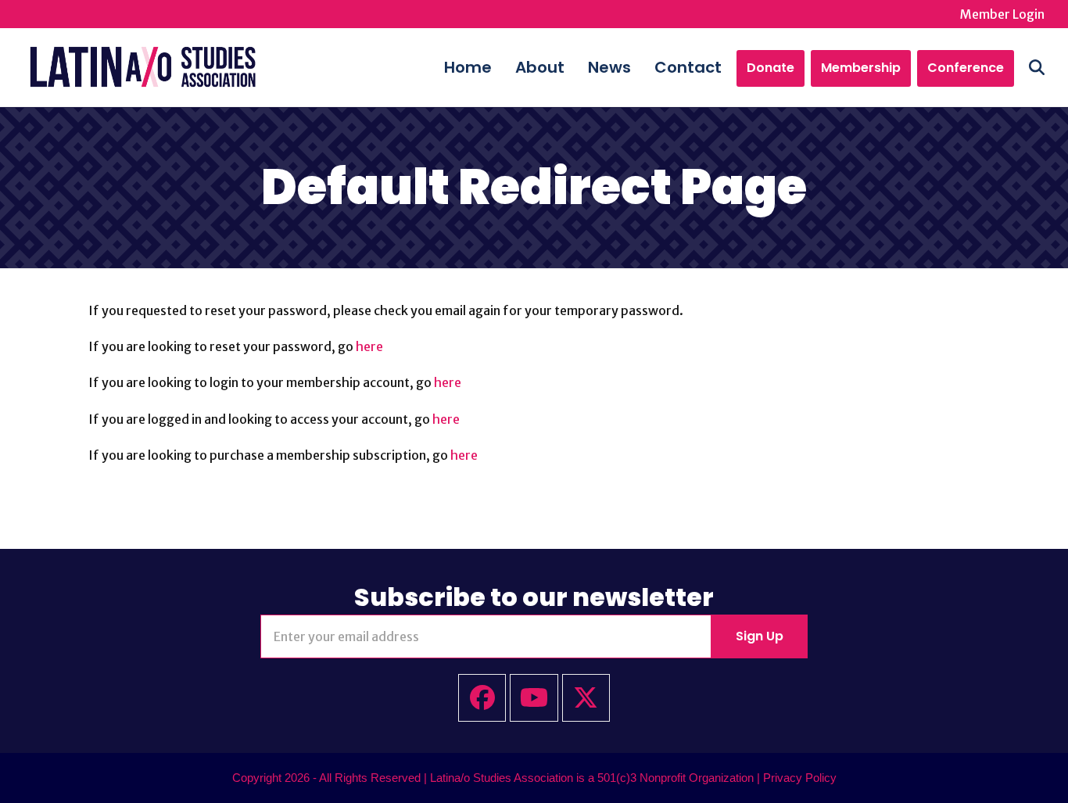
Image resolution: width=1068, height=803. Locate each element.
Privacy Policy (800, 778)
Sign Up (759, 636)
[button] (1036, 67)
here (369, 346)
